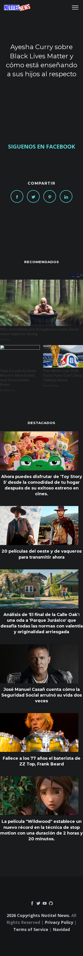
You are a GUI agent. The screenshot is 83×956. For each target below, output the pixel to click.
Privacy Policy (59, 922)
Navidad (61, 929)
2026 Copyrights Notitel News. (38, 915)
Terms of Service (30, 929)
